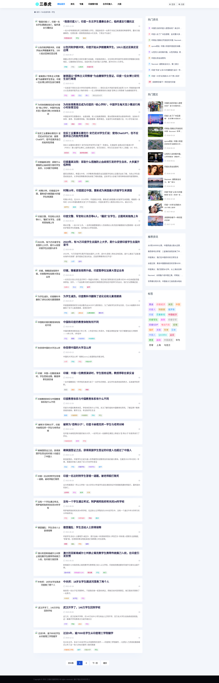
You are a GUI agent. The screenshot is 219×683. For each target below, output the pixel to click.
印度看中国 (93, 4)
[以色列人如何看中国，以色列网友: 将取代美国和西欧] (155, 157)
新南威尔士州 (79, 573)
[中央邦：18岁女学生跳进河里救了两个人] (48, 589)
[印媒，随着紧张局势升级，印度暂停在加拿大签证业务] (48, 278)
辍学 (78, 650)
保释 (87, 544)
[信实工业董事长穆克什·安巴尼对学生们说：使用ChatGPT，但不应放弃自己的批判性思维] (48, 141)
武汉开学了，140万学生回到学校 (81, 607)
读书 (79, 261)
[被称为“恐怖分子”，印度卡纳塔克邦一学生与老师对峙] (48, 432)
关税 (159, 330)
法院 (65, 181)
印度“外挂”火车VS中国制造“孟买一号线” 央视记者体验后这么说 (167, 70)
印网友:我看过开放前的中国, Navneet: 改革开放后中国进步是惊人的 (167, 40)
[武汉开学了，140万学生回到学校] (48, 615)
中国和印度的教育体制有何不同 (81, 322)
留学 (88, 287)
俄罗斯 (171, 309)
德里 (65, 544)
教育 (79, 124)
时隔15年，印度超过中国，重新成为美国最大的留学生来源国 (97, 190)
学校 (87, 124)
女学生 (75, 598)
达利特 (66, 493)
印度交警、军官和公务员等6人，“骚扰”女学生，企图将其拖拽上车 (100, 216)
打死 (88, 493)
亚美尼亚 (90, 67)
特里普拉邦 (68, 38)
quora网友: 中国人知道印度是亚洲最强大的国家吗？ (167, 46)
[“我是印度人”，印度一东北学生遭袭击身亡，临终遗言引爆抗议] (48, 29)
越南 (159, 340)
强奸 (151, 330)
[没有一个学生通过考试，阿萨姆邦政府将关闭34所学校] (48, 509)
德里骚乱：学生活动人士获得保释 (82, 527)
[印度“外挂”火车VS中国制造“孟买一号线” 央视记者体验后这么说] (155, 195)
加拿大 (66, 287)
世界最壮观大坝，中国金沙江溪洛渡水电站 (165, 281)
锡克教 (90, 573)
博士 (87, 95)
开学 (65, 624)
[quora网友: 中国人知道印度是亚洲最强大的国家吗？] (155, 145)
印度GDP (153, 325)
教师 (97, 518)
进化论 (80, 313)
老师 (77, 441)
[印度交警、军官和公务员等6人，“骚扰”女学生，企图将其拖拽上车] (48, 224)
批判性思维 (84, 153)
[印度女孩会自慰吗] (155, 170)
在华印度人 (107, 4)
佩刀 (104, 573)
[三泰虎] (43, 5)
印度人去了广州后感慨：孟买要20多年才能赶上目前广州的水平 (167, 34)
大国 (119, 4)
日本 (173, 330)
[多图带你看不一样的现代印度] (155, 221)
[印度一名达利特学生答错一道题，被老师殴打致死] (48, 484)
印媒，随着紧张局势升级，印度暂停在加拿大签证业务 (93, 270)
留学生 (66, 207)
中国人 (152, 335)
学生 (77, 38)
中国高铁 (168, 340)
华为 (178, 340)
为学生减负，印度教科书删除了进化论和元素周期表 (92, 296)
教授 (65, 390)
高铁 (163, 320)
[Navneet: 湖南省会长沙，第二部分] (155, 183)
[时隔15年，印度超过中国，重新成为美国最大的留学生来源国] (48, 198)
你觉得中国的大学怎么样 (77, 347)
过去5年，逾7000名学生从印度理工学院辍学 (88, 633)
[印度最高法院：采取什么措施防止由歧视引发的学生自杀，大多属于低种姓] (48, 169)
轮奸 (79, 233)
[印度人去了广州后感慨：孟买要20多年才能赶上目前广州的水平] (155, 119)
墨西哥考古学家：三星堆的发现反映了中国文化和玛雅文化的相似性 (165, 251)
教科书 (101, 313)
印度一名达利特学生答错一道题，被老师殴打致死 (91, 476)
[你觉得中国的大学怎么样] (48, 355)
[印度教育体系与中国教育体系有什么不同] (48, 406)
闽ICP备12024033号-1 (82, 679)
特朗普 (162, 309)
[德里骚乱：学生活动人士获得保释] (48, 535)
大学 (72, 261)
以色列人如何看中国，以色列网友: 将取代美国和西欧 (167, 52)
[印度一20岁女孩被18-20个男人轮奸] (155, 208)
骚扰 (65, 233)
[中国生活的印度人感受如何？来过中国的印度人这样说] (155, 106)
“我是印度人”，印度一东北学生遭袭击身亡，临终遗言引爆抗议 (98, 21)
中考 (72, 518)
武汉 (79, 624)
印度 (151, 315)
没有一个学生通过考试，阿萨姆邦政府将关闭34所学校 (93, 501)
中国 (178, 304)
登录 (173, 4)
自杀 (87, 181)
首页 (38, 12)
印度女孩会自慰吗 (158, 58)
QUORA (163, 335)
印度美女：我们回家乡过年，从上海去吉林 (165, 269)
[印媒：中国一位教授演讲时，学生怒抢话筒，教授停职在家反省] (48, 381)
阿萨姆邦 (81, 518)
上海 (159, 345)
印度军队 (153, 320)
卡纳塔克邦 (68, 441)
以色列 (80, 67)
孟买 (172, 335)
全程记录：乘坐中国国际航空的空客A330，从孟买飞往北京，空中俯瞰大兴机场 (165, 263)
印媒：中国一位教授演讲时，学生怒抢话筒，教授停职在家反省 (98, 373)
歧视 (79, 181)
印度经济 (161, 304)
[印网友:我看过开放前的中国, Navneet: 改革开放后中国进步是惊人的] (155, 132)
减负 (72, 313)
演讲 (72, 390)
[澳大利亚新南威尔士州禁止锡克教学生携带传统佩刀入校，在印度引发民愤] (48, 561)
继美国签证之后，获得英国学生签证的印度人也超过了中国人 (97, 450)
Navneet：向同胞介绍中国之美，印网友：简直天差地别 (165, 275)
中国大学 (89, 362)
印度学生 (81, 467)
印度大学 (88, 650)
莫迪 (151, 304)
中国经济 (172, 315)
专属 (81, 4)
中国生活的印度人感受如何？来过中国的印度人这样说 (167, 28)
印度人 (152, 309)
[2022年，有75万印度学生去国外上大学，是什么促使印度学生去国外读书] (48, 250)
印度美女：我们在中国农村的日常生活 (163, 257)
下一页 (95, 663)
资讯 (72, 4)
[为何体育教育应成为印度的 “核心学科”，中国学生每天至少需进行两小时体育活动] (48, 112)
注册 (182, 4)
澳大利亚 (67, 573)
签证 (79, 95)
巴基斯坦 (161, 315)
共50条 (71, 663)
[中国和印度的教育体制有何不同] (48, 330)
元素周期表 (91, 313)
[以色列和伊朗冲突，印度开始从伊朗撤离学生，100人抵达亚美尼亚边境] (48, 55)
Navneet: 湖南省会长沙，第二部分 (165, 64)
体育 (65, 124)
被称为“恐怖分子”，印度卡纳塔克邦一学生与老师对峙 (93, 424)
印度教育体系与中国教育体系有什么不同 (86, 398)
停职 (87, 390)
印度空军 (172, 320)
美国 (72, 95)
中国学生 (92, 467)
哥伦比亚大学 (97, 95)
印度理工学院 (68, 650)
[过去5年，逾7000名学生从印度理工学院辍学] (48, 641)
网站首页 (61, 4)
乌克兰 (167, 345)
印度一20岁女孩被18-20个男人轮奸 (165, 76)
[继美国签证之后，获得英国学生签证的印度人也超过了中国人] (48, 458)
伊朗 (65, 67)
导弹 (166, 330)
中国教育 (92, 339)
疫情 (175, 325)
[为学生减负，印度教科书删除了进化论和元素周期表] (48, 304)
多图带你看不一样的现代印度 (163, 82)
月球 (151, 345)
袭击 (84, 38)
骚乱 (72, 544)
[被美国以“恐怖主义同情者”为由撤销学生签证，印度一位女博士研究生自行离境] (48, 84)
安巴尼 (66, 153)
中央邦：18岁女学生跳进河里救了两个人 (86, 581)
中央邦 (66, 598)
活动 (72, 124)
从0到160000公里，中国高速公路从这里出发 (165, 245)
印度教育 (81, 339)
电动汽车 (165, 325)
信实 (93, 153)
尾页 (105, 663)
